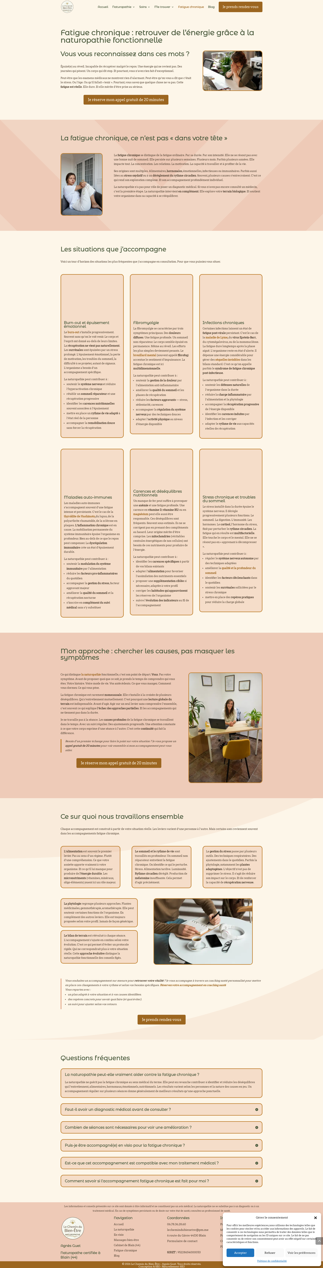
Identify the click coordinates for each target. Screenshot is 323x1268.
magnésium (140, 514)
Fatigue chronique (191, 7)
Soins (143, 7)
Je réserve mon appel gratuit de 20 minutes (126, 99)
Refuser (269, 1253)
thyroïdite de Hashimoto (79, 516)
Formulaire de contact (182, 1241)
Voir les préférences (301, 1253)
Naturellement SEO (173, 1266)
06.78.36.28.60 (176, 1224)
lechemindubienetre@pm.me (188, 1230)
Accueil (103, 7)
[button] (315, 1218)
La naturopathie (124, 1229)
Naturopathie (121, 7)
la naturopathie (91, 674)
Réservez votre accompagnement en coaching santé (193, 985)
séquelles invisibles (227, 359)
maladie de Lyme (217, 337)
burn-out (73, 332)
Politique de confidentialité (272, 1261)
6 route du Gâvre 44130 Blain (186, 1235)
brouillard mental (144, 355)
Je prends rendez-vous (241, 7)
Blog (211, 7)
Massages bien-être (126, 1239)
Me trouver (162, 7)
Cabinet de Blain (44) (127, 1245)
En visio (119, 1234)
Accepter (240, 1253)
